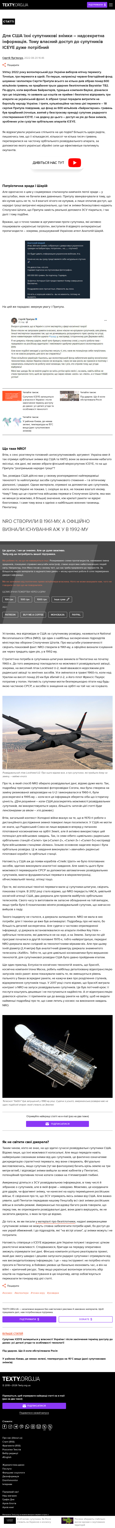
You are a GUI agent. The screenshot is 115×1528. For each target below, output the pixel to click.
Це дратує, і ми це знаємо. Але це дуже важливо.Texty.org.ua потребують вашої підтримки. (33, 552)
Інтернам (7, 1484)
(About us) (17, 1437)
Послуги (7, 1468)
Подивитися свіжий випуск (34, 1412)
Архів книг (8, 1507)
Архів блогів (9, 1503)
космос (8, 1293)
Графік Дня (8, 1499)
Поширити (13, 65)
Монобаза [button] (58, 614)
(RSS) (12, 1441)
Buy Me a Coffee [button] (33, 614)
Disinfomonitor (10, 1480)
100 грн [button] (9, 599)
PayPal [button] (76, 614)
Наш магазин (9, 1495)
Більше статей (12, 1333)
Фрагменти (8, 1445)
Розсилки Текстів (11, 1449)
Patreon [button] (10, 614)
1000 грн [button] (42, 599)
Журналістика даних (13, 1464)
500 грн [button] (25, 599)
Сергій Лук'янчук (12, 58)
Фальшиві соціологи (13, 1472)
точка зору (38, 1293)
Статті (5, 1441)
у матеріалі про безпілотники (55, 1221)
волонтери (22, 1293)
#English (6, 1457)
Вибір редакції (10, 1453)
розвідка (54, 1293)
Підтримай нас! (10, 1491)
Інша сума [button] (59, 599)
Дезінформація (10, 1476)
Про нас (6, 1437)
